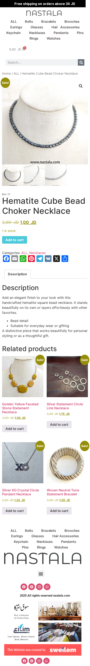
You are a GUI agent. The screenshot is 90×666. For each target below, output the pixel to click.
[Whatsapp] (47, 586)
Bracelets (48, 21)
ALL (13, 21)
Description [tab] (17, 274)
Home (6, 73)
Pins (80, 33)
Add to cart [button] (14, 429)
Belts (29, 21)
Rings (34, 38)
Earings (16, 27)
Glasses (37, 27)
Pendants (61, 33)
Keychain (13, 33)
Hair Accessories (65, 27)
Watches (53, 38)
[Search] (81, 62)
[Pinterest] (31, 586)
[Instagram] (39, 586)
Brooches (72, 21)
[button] (81, 86)
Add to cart (14, 240)
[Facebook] (24, 586)
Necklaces (37, 33)
